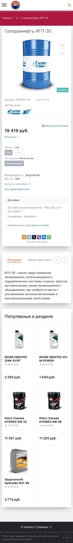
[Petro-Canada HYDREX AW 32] (19, 401)
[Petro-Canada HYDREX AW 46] (53, 401)
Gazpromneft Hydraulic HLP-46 (17, 481)
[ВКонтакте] (44, 237)
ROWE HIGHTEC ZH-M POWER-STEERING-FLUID (53, 360)
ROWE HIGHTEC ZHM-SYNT (16, 358)
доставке (32, 225)
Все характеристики (17, 189)
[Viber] (39, 237)
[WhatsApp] (49, 237)
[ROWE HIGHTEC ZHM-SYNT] (19, 339)
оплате (45, 225)
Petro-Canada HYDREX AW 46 (50, 419)
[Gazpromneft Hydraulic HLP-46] (19, 462)
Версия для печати (57, 125)
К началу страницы (35, 527)
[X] (34, 237)
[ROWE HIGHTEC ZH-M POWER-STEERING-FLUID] (53, 339)
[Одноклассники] (24, 237)
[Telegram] (29, 237)
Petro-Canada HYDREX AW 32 (16, 419)
